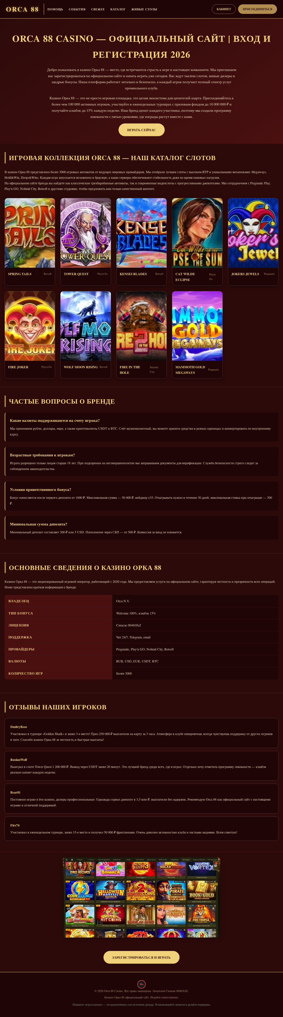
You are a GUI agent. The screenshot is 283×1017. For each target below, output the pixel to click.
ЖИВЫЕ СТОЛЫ (144, 9)
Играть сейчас (141, 129)
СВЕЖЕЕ (98, 9)
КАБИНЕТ (224, 9)
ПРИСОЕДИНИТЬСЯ (257, 9)
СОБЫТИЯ (77, 9)
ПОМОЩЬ (55, 9)
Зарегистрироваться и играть (141, 957)
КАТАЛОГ (118, 9)
